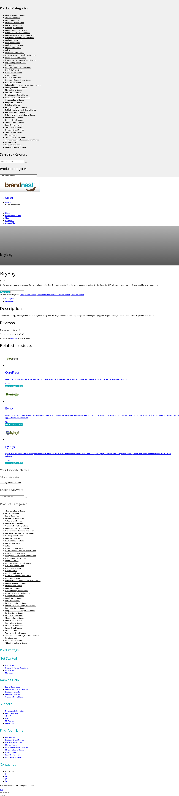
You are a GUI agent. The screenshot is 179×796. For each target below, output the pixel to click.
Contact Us (9, 723)
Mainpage (9, 673)
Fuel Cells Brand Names (14, 70)
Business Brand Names (14, 23)
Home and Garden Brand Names (18, 80)
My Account (9, 721)
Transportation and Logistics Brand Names (22, 140)
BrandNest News (12, 713)
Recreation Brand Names (15, 112)
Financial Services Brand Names (18, 67)
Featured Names (11, 65)
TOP (1, 790)
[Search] (26, 162)
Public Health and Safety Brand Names (20, 110)
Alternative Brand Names (15, 15)
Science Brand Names (14, 120)
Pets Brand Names (12, 105)
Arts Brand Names (12, 18)
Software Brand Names (14, 130)
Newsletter (9, 670)
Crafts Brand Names (13, 47)
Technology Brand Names (15, 137)
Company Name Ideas (14, 27)
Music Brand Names (13, 92)
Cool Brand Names (12, 42)
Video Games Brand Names (16, 147)
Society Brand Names (13, 127)
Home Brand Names (13, 82)
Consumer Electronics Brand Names (19, 37)
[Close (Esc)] (8, 792)
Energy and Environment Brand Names (20, 60)
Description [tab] (9, 299)
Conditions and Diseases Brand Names (20, 35)
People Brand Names (13, 102)
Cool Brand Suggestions (14, 45)
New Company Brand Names (16, 95)
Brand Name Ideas (12, 687)
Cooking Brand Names (14, 40)
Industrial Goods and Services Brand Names (22, 85)
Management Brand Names (16, 87)
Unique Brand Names (13, 145)
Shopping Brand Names (14, 122)
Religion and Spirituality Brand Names (20, 115)
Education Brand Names (14, 52)
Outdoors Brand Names (14, 100)
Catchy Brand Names (13, 25)
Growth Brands (11, 75)
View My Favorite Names (10, 482)
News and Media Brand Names (17, 97)
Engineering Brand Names (15, 62)
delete (7, 50)
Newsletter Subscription (14, 711)
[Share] (6, 792)
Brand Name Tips (12, 20)
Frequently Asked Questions (16, 668)
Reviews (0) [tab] (9, 301)
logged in (13, 338)
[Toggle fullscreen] (3, 792)
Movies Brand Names (13, 90)
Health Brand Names (13, 77)
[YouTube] (6, 781)
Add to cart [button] (9, 386)
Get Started (9, 665)
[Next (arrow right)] (3, 795)
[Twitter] (6, 776)
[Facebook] (5, 774)
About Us (8, 716)
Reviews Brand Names (14, 117)
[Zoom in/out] (1, 792)
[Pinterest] (6, 779)
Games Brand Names (13, 72)
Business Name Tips (13, 692)
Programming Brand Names (16, 107)
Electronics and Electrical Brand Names (20, 55)
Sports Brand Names (13, 132)
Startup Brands (11, 135)
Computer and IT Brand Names (17, 32)
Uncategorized (11, 142)
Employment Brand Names (15, 57)
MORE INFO (18, 386)
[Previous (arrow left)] (1, 795)
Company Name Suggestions (16, 30)
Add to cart (5, 292)
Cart (7, 718)
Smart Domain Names (14, 125)
